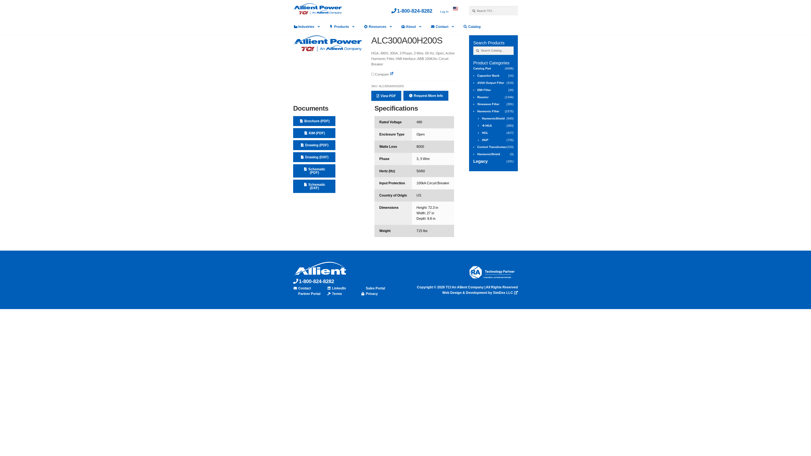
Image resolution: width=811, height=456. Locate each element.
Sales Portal (375, 288)
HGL (485, 132)
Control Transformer (491, 147)
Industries (305, 26)
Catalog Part (482, 68)
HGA (488, 125)
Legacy (480, 161)
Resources (377, 26)
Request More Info (428, 96)
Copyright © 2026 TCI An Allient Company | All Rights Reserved (467, 287)
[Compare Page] (392, 74)
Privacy (371, 294)
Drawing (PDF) (316, 145)
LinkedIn (338, 288)
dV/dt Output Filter (490, 82)
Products (341, 26)
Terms (336, 294)
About (410, 26)
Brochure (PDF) (316, 121)
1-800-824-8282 (414, 11)
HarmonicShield (493, 118)
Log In (444, 11)
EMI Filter (484, 90)
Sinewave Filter (488, 104)
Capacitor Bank (488, 75)
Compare (381, 74)
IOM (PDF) (316, 133)
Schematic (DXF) (316, 186)
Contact (441, 26)
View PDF (388, 96)
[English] (455, 9)
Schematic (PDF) (316, 170)
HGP (485, 140)
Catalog (474, 26)
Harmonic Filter (488, 111)
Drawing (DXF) (316, 157)
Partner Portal (308, 294)
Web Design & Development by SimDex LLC (477, 292)
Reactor (483, 97)
